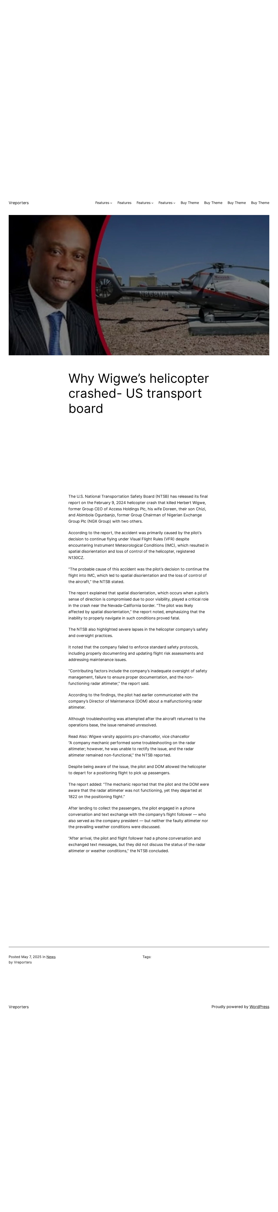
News (51, 957)
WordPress (259, 1006)
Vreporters (19, 202)
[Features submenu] (111, 203)
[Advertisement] (139, 30)
